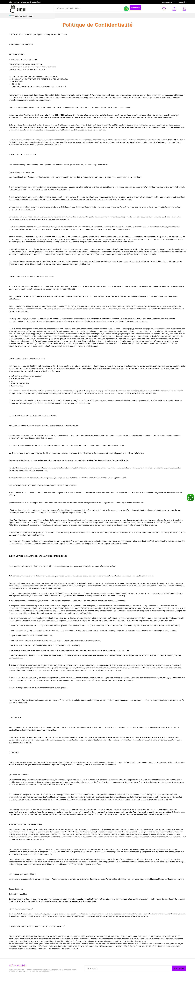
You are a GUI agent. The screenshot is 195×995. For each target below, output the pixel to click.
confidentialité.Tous (60, 142)
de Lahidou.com (102, 493)
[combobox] (92, 8)
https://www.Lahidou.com (20, 909)
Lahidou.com (161, 510)
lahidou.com (179, 95)
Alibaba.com (96, 401)
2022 (64, 34)
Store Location (167, 2)
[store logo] (18, 8)
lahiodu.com (19, 107)
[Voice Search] (126, 8)
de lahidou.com (64, 97)
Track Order (182, 2)
